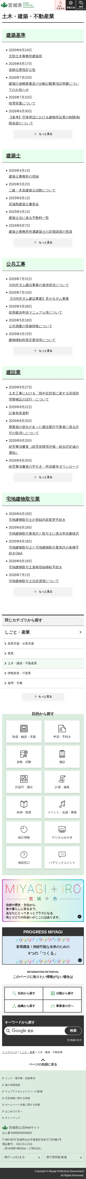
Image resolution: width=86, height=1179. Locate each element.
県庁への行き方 (14, 1157)
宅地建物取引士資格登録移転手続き (35, 567)
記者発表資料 (19, 413)
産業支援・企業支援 (21, 643)
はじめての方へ (14, 1111)
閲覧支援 (71, 5)
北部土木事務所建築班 (25, 56)
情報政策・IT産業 (19, 673)
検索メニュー (81, 5)
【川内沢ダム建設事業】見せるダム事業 (39, 298)
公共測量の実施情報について (30, 326)
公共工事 (15, 264)
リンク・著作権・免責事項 (20, 1078)
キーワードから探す (20, 1022)
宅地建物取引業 (23, 499)
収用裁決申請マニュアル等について (35, 312)
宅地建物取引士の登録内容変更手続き (37, 519)
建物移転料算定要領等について (32, 340)
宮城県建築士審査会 (24, 204)
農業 (11, 653)
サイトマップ (12, 1117)
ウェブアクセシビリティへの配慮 (24, 1091)
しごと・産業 (17, 632)
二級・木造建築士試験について (32, 190)
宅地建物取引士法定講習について (34, 581)
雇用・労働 (15, 683)
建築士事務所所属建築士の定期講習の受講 (40, 231)
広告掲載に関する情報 (17, 1098)
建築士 (13, 155)
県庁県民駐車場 (56, 1157)
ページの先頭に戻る (43, 1064)
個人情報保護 (12, 1084)
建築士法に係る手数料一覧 (29, 218)
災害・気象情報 (60, 5)
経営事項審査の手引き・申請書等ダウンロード (44, 466)
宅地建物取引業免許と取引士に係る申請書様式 (44, 533)
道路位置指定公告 (22, 70)
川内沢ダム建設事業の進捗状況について (39, 285)
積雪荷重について (22, 103)
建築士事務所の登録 (24, 176)
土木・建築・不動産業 (22, 663)
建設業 (13, 372)
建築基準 (15, 35)
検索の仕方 (76, 1040)
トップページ (9, 1052)
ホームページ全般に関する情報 (22, 1104)
